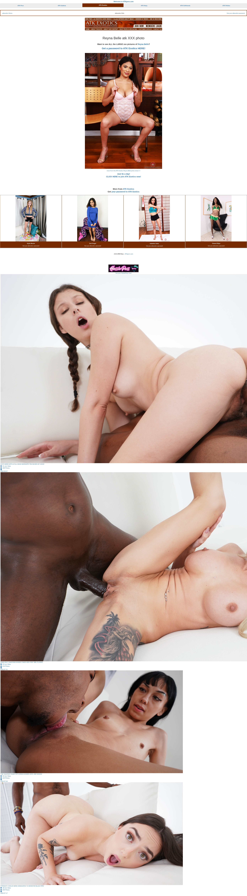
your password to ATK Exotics (125, 192)
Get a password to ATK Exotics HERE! (123, 48)
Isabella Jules (154, 243)
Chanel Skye (216, 243)
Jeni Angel (92, 243)
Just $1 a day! (123, 174)
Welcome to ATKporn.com (124, 2)
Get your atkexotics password (236, 13)
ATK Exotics (103, 5)
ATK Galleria (62, 5)
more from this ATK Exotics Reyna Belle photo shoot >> (123, 170)
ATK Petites (226, 5)
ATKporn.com (129, 254)
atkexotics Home (7, 13)
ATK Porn (21, 5)
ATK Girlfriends (185, 5)
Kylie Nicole (31, 243)
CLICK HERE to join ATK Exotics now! (123, 177)
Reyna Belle (143, 44)
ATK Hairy (144, 5)
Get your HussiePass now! (123, 273)
